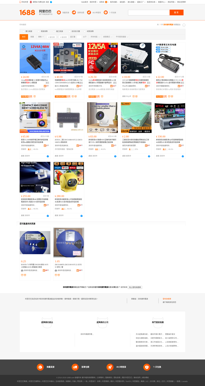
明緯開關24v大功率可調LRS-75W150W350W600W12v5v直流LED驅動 (69, 81)
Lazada (185, 381)
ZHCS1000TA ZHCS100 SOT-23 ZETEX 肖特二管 (68, 266)
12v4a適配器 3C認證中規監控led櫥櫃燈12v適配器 (34, 81)
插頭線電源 (133, 89)
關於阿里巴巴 (127, 378)
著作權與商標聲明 (88, 378)
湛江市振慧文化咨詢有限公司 (161, 342)
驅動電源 (125, 89)
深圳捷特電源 (143, 299)
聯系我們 (137, 378)
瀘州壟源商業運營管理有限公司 (147, 346)
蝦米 (112, 381)
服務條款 (108, 378)
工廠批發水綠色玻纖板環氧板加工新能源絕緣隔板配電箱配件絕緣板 (135, 141)
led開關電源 (59, 89)
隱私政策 (117, 378)
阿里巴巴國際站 (34, 381)
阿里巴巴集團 (22, 381)
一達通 (177, 381)
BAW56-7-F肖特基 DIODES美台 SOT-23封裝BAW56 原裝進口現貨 (35, 266)
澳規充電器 (110, 89)
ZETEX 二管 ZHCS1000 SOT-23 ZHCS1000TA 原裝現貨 (68, 141)
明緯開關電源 (69, 89)
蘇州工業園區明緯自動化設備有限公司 (62, 86)
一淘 (85, 381)
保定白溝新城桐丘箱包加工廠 (147, 338)
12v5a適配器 (100, 89)
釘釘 (163, 381)
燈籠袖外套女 (170, 334)
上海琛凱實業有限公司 (173, 342)
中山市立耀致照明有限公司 (130, 86)
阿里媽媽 (105, 381)
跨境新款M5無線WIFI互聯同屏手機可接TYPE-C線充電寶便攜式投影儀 (102, 141)
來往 (158, 381)
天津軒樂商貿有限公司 (158, 346)
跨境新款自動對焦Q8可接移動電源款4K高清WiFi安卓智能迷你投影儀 (169, 141)
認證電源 (41, 89)
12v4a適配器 (33, 89)
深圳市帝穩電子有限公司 (96, 86)
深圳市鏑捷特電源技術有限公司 (92, 334)
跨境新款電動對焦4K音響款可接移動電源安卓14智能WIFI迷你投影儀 (34, 200)
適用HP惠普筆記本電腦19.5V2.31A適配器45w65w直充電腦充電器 (169, 81)
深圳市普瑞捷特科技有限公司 (28, 146)
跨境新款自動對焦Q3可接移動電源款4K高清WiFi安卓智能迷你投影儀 (68, 200)
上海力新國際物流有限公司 (175, 346)
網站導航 (145, 378)
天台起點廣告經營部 (143, 334)
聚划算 (79, 381)
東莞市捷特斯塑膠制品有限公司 (130, 146)
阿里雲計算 (119, 381)
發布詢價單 (167, 299)
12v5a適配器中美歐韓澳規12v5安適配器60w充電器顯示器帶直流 (102, 81)
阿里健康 (170, 381)
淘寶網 (68, 381)
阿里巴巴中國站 (48, 381)
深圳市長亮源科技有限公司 (62, 146)
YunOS (128, 381)
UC (147, 381)
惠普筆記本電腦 (162, 89)
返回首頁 (124, 287)
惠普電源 (177, 89)
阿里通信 (135, 381)
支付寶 (152, 381)
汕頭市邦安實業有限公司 (28, 86)
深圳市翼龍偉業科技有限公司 (163, 86)
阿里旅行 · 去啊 (94, 381)
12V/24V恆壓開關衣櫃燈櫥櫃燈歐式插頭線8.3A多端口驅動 (135, 81)
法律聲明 (100, 378)
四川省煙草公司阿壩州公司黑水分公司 (179, 338)
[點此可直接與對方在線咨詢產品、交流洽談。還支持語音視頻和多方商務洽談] (48, 156)
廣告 (47, 83)
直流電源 (92, 89)
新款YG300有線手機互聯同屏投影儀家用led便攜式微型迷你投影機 (34, 141)
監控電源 (24, 89)
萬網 (142, 381)
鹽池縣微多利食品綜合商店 (146, 342)
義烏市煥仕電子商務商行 (159, 334)
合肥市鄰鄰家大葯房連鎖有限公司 (163, 338)
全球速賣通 (60, 381)
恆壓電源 (141, 89)
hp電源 (170, 89)
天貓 (74, 381)
